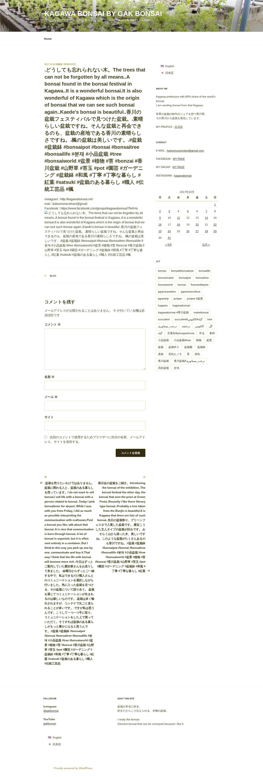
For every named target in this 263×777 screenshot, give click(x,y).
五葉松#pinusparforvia (180, 333)
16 (160, 224)
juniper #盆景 (195, 298)
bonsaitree (202, 277)
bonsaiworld (165, 284)
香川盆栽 (163, 360)
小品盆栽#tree (182, 340)
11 (178, 217)
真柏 (160, 354)
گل (210, 326)
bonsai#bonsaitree (182, 270)
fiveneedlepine (200, 284)
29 (215, 231)
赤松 (197, 354)
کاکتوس (199, 326)
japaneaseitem (167, 291)
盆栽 (160, 347)
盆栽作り (173, 347)
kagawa (163, 305)
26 (187, 231)
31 (169, 237)
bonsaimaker (166, 277)
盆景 (209, 340)
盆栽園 (188, 347)
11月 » (206, 244)
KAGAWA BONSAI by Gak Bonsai (103, 14)
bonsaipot (185, 277)
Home (48, 38)
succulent (164, 319)
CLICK (179, 126)
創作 (212, 333)
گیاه (160, 333)
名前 (49, 376)
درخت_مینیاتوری (167, 326)
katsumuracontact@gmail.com (185, 150)
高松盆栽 (163, 367)
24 (169, 231)
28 (206, 231)
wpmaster (70, 64)
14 (206, 217)
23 (160, 231)
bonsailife (204, 270)
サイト (49, 417)
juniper (178, 298)
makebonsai (201, 312)
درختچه (186, 326)
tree (209, 319)
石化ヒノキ (175, 354)
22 (215, 224)
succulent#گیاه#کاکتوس (188, 319)
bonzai (182, 284)
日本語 (169, 72)
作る (202, 333)
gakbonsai (49, 723)
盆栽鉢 (201, 347)
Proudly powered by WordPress (73, 768)
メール (51, 397)
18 (178, 224)
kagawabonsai (183, 175)
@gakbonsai (51, 710)
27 (197, 231)
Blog (53, 276)
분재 (176, 367)
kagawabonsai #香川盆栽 (173, 312)
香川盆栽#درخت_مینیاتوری (189, 360)
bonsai (162, 270)
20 (197, 224)
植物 (198, 340)
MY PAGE (179, 158)
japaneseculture (190, 291)
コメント (52, 324)
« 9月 (168, 244)
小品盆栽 (163, 340)
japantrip (163, 298)
